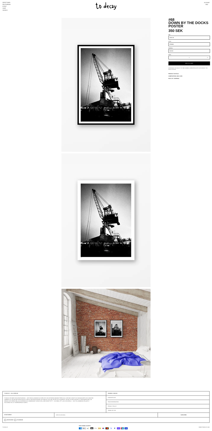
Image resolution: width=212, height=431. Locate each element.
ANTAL (169, 54)
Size (169, 34)
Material (170, 48)
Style (169, 41)
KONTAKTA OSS (112, 397)
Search (5, 10)
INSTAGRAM (10, 419)
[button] (6, 4)
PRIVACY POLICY (112, 406)
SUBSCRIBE (184, 414)
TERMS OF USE (112, 410)
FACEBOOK (20, 419)
